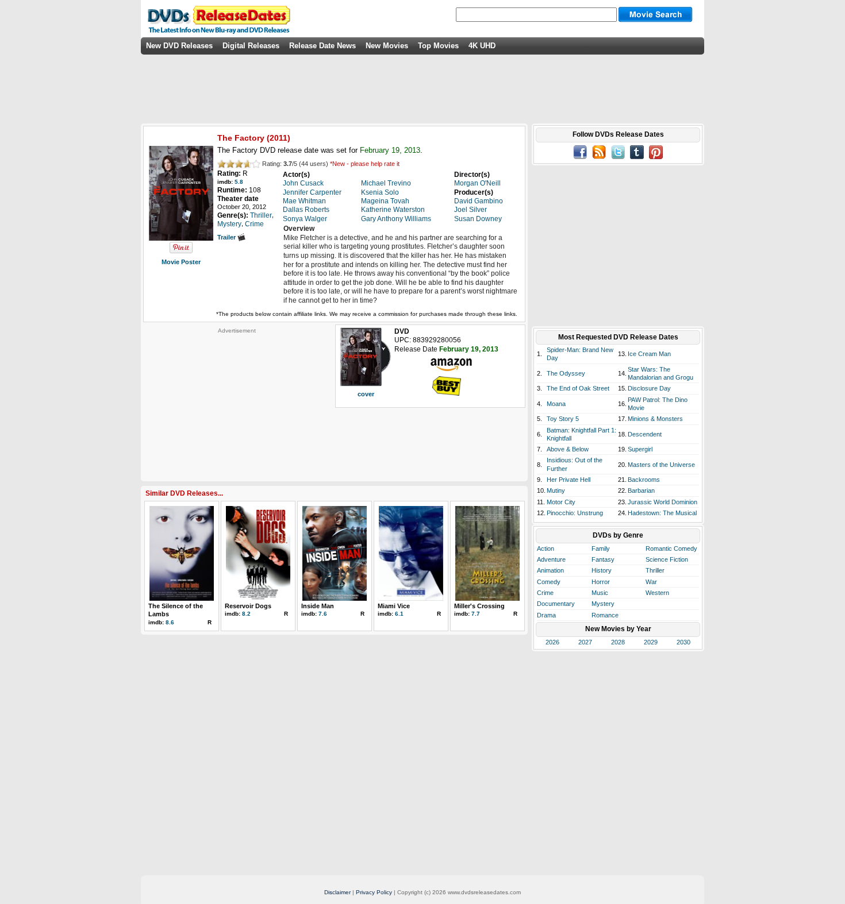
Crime (545, 592)
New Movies (387, 45)
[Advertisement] (237, 406)
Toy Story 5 (563, 418)
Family (601, 548)
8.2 (246, 614)
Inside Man (317, 605)
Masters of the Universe (661, 464)
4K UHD (482, 45)
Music (600, 592)
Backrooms (644, 479)
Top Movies (438, 45)
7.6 (322, 614)
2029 (651, 642)
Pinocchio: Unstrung (575, 512)
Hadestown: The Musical (662, 512)
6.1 (399, 614)
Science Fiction (667, 559)
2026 (552, 642)
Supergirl (640, 449)
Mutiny (556, 490)
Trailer (227, 237)
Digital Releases (250, 45)
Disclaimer (337, 892)
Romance (605, 615)
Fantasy (603, 559)
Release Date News (322, 45)
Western (657, 592)
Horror (601, 581)
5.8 (239, 182)
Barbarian (641, 490)
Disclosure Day (649, 388)
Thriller (655, 570)
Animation (550, 570)
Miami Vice (394, 605)
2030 (683, 642)
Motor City (561, 502)
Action (545, 548)
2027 (585, 642)
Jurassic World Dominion (662, 502)
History (602, 570)
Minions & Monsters (655, 418)
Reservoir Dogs (248, 605)
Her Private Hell (568, 479)
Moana (556, 403)
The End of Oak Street (578, 388)
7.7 (475, 614)
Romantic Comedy (671, 548)
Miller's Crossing (479, 605)
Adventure (551, 559)
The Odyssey (566, 373)
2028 (618, 642)
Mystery (603, 603)
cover (366, 394)
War (651, 581)
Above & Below (568, 449)
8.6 (170, 622)
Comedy (548, 581)
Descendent (645, 434)
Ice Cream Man (649, 353)
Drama (546, 615)
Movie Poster (181, 261)
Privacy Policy (374, 892)
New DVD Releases (179, 45)
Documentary (556, 603)
